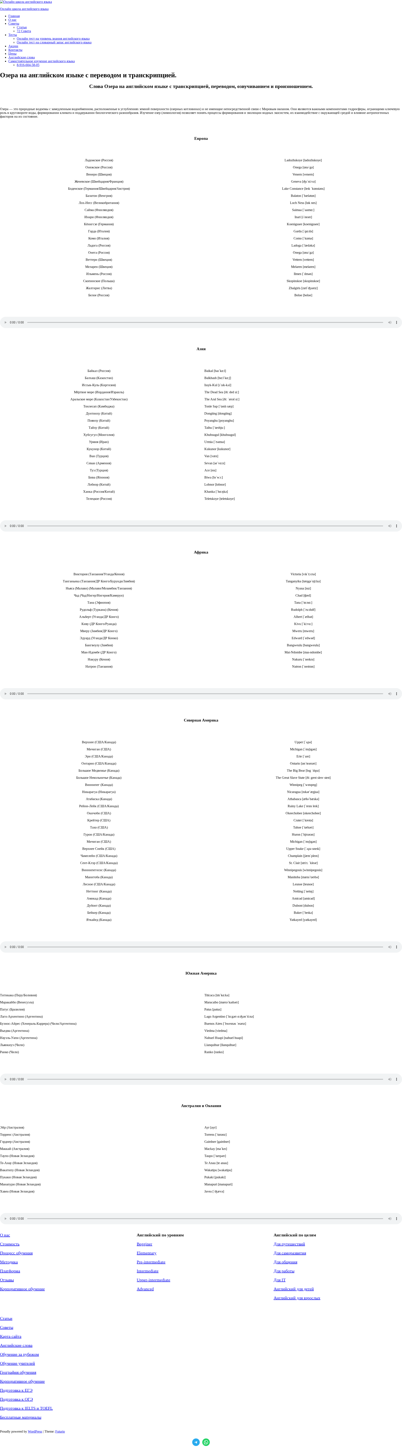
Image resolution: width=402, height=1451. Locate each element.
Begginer (144, 1244)
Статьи (6, 1318)
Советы (6, 1327)
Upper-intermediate (153, 1280)
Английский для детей (294, 1289)
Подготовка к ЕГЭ (16, 1390)
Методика (9, 1262)
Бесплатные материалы (20, 1417)
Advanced (145, 1289)
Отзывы (7, 1280)
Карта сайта (10, 1336)
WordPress (35, 1431)
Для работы (284, 1271)
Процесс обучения (16, 1253)
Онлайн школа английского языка (24, 9)
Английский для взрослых (297, 1298)
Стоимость (9, 1244)
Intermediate (147, 1271)
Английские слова (16, 1345)
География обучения (18, 1372)
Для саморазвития (290, 1253)
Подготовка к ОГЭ (16, 1399)
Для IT (280, 1280)
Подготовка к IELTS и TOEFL (26, 1408)
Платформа (10, 1271)
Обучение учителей (17, 1363)
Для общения (285, 1262)
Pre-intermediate (151, 1262)
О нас (5, 1235)
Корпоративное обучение (22, 1289)
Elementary (146, 1253)
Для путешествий (289, 1244)
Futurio (60, 1431)
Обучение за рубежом (19, 1354)
